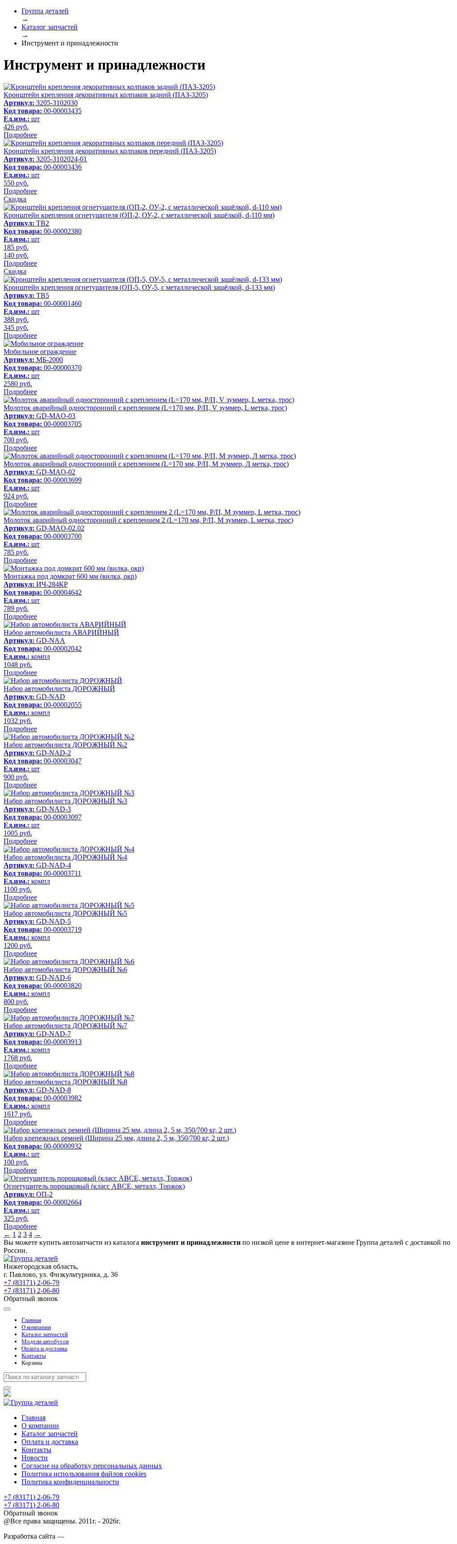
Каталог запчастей (44, 1334)
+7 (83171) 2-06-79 (31, 1282)
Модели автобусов (45, 1341)
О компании (36, 1327)
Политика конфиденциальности (70, 1482)
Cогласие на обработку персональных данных (91, 1466)
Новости (34, 1458)
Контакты (33, 1355)
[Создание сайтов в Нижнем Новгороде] (88, 1536)
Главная (31, 1320)
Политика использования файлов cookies (83, 1474)
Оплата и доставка (44, 1348)
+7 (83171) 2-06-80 (31, 1290)
